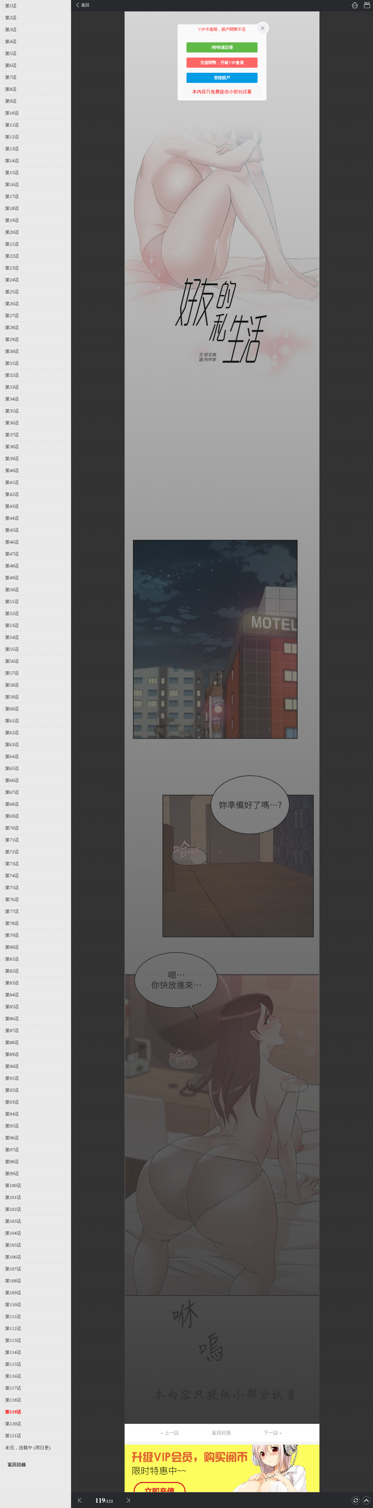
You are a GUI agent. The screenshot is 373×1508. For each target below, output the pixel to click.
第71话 (12, 839)
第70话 (12, 828)
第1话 (10, 5)
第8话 (10, 89)
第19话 (12, 220)
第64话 (12, 756)
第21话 (12, 244)
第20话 (12, 232)
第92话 (12, 1090)
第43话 (12, 506)
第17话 (12, 196)
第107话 (13, 1268)
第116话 (13, 1376)
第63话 (12, 744)
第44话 (12, 518)
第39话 (12, 458)
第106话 (13, 1257)
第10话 (12, 113)
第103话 (13, 1221)
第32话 (12, 375)
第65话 (12, 768)
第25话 (12, 291)
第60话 (12, 708)
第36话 (12, 422)
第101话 (13, 1197)
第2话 (10, 17)
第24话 (12, 279)
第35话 (12, 411)
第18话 (12, 208)
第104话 (13, 1233)
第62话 (12, 732)
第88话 (12, 1042)
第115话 (13, 1364)
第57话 (12, 673)
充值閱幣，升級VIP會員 (222, 62)
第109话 (13, 1292)
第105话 (13, 1245)
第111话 (13, 1316)
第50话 (12, 589)
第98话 (12, 1161)
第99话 (12, 1173)
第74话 (12, 875)
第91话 (12, 1078)
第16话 (12, 184)
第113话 (13, 1340)
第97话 (12, 1149)
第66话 (12, 780)
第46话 (12, 542)
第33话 (12, 387)
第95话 (12, 1125)
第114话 (13, 1352)
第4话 (10, 41)
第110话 (13, 1304)
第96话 (12, 1137)
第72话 (12, 851)
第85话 (12, 1006)
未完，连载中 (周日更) (27, 1447)
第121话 (13, 1435)
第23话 (12, 268)
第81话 (12, 959)
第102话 (13, 1209)
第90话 (12, 1066)
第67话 (12, 792)
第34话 (12, 399)
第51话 (12, 601)
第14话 (12, 160)
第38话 (12, 446)
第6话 (10, 65)
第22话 (12, 256)
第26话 (12, 303)
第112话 (13, 1328)
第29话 (12, 339)
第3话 (10, 29)
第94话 (12, 1114)
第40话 (12, 470)
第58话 (12, 685)
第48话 (12, 565)
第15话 (12, 172)
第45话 (12, 530)
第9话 (10, 101)
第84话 (12, 994)
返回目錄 (17, 1464)
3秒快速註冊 (222, 47)
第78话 (12, 923)
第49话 (12, 577)
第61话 (12, 720)
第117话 (13, 1388)
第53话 (12, 625)
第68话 (12, 804)
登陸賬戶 (222, 78)
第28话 (12, 327)
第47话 (12, 553)
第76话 (12, 899)
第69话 (12, 816)
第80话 (12, 947)
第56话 (12, 661)
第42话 (12, 494)
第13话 (12, 148)
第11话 (12, 125)
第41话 (12, 482)
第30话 (12, 351)
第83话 (12, 982)
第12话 (12, 136)
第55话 (12, 649)
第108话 (13, 1280)
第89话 (12, 1054)
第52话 (12, 613)
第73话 (12, 863)
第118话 (13, 1400)
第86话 (12, 1018)
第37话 (12, 434)
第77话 (12, 911)
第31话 (12, 363)
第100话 (13, 1185)
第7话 (10, 77)
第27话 (12, 315)
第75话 (12, 887)
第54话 (12, 637)
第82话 (12, 971)
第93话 (12, 1102)
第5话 (10, 53)
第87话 (12, 1030)
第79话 (12, 935)
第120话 (13, 1423)
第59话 (12, 696)
